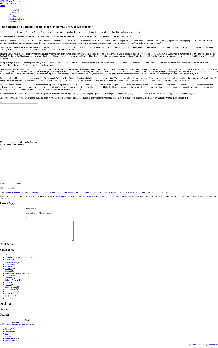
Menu (2, 6)
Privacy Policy (16, 21)
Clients (75, 196)
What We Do (15, 10)
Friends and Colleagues (87, 196)
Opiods (105, 192)
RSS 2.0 (180, 196)
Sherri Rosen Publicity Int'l (140, 192)
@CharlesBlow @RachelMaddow (19, 257)
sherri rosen (124, 192)
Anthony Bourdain (12, 192)
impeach (99, 196)
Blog (12, 14)
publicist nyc (119, 196)
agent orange (10, 264)
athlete (7, 266)
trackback (209, 196)
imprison (105, 196)
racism (137, 196)
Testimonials (15, 12)
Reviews (8, 296)
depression (43, 192)
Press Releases (11, 287)
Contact (13, 17)
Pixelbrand (13, 325)
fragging (8, 271)
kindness (71, 192)
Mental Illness (95, 192)
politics (111, 196)
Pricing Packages (17, 19)
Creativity (34, 192)
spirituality (156, 192)
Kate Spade (62, 192)
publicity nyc (129, 196)
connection (25, 192)
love (78, 192)
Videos (8, 298)
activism (57, 196)
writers (164, 192)
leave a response (198, 196)
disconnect (53, 192)
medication (85, 192)
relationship (113, 192)
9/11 (6, 255)
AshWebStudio (28, 325)
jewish (7, 282)
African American (67, 196)
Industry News (11, 280)
